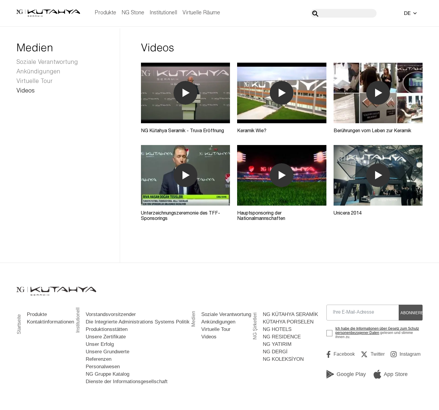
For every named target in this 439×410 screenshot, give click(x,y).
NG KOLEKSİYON (283, 359)
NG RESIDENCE (282, 337)
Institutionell (163, 13)
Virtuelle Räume (201, 13)
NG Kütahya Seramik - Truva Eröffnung (182, 130)
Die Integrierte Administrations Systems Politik (138, 322)
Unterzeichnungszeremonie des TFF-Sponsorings (180, 215)
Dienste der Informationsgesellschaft (127, 381)
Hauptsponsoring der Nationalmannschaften (261, 215)
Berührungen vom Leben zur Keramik (372, 130)
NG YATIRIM (277, 344)
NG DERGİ (275, 351)
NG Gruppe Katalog (107, 374)
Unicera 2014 (348, 212)
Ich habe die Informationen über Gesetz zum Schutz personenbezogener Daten (377, 330)
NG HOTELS (277, 329)
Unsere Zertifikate (106, 337)
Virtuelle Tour (34, 81)
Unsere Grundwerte (107, 351)
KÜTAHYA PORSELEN (288, 322)
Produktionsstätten (107, 329)
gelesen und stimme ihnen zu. (377, 332)
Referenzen (98, 359)
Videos (25, 91)
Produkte (105, 13)
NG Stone (133, 13)
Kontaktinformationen (50, 322)
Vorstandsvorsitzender (111, 314)
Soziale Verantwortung (47, 62)
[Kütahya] (48, 13)
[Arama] (315, 13)
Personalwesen (103, 366)
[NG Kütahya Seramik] (56, 291)
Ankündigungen (38, 72)
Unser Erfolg (100, 344)
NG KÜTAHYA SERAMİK (290, 314)
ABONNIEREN (411, 313)
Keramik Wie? (251, 130)
